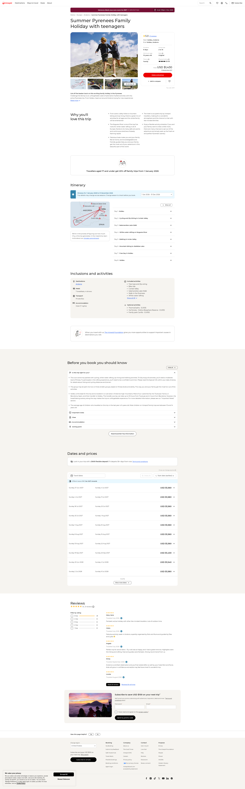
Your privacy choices (132, 763)
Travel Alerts (109, 756)
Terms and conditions (140, 461)
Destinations (20, 3)
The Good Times (128, 749)
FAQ (142, 753)
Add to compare (155, 81)
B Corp (160, 746)
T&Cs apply (84, 755)
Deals (42, 3)
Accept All (63, 774)
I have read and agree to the (133, 712)
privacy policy (143, 712)
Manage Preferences (64, 779)
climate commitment (91, 238)
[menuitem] (7, 3)
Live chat (144, 749)
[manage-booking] (222, 3)
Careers (125, 756)
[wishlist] (217, 3)
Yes (91, 734)
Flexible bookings (111, 759)
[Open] (93, 607)
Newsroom (144, 759)
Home (72, 15)
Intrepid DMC (127, 753)
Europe (79, 15)
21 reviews (152, 36)
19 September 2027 (166, 70)
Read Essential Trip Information (122, 434)
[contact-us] (226, 3)
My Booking (109, 746)
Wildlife (160, 759)
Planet (160, 756)
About (49, 3)
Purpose (161, 743)
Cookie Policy (21, 783)
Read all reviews (113, 684)
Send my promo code (125, 718)
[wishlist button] (169, 81)
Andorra (87, 15)
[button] (104, 54)
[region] (39, 778)
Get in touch (145, 746)
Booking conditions (112, 763)
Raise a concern (146, 763)
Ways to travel (32, 3)
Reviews (143, 756)
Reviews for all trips (128, 684)
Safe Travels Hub (111, 753)
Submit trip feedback (112, 749)
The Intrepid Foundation (166, 749)
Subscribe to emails (83, 760)
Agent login (109, 766)
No (98, 734)
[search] (203, 3)
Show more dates (121, 582)
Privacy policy (127, 759)
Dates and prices (158, 75)
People (160, 753)
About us (126, 746)
